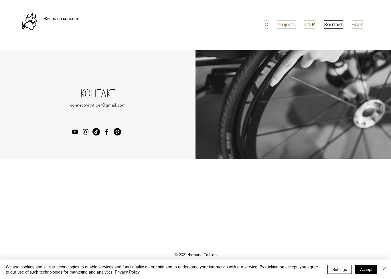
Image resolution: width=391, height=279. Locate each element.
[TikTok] (96, 131)
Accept (366, 269)
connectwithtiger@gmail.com (98, 105)
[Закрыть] (384, 269)
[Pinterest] (117, 131)
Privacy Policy (127, 272)
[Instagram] (85, 131)
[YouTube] (75, 131)
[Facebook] (106, 131)
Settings (339, 269)
